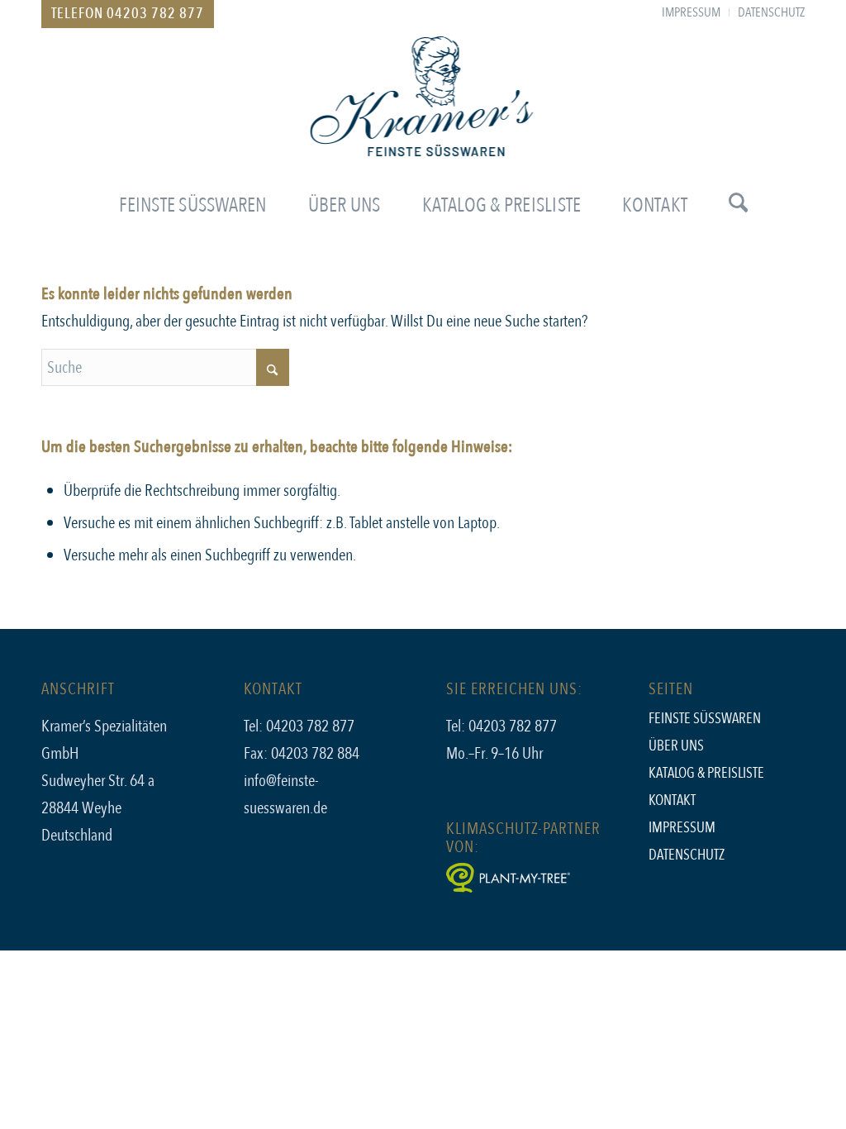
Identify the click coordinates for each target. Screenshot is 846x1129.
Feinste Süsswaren (705, 718)
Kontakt (672, 800)
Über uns (676, 746)
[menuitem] (692, 12)
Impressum (682, 827)
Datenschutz (687, 855)
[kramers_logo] (423, 110)
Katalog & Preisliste (706, 773)
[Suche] (728, 205)
